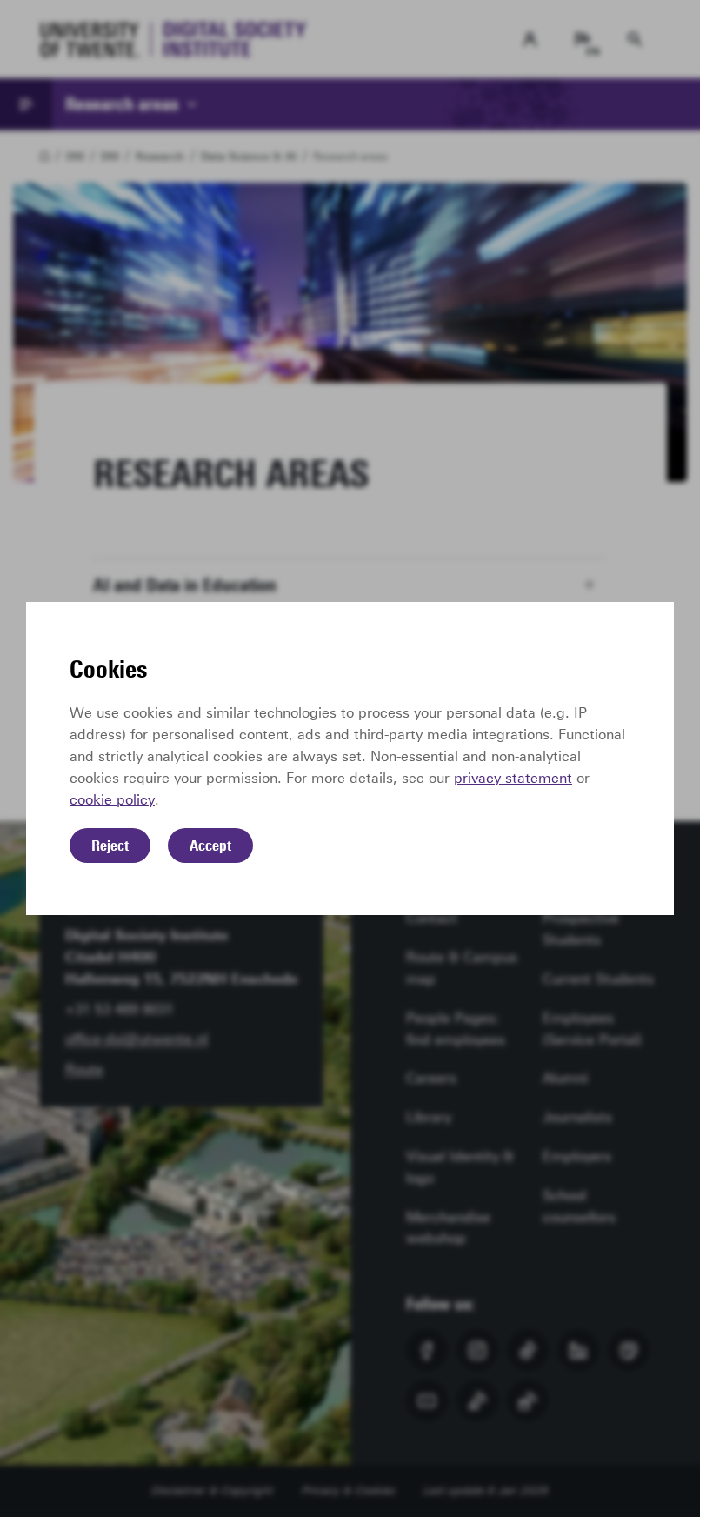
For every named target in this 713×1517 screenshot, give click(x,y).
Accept (210, 845)
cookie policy (112, 800)
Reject (110, 845)
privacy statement (513, 778)
